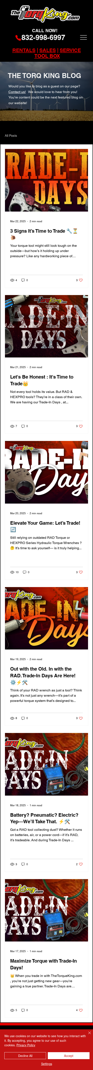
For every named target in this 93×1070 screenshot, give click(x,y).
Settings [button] (46, 1064)
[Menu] (83, 37)
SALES (47, 50)
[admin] (86, 1)
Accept (68, 1055)
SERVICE (70, 50)
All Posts (11, 135)
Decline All (25, 1055)
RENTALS (23, 50)
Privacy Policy (25, 1045)
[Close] (87, 1035)
